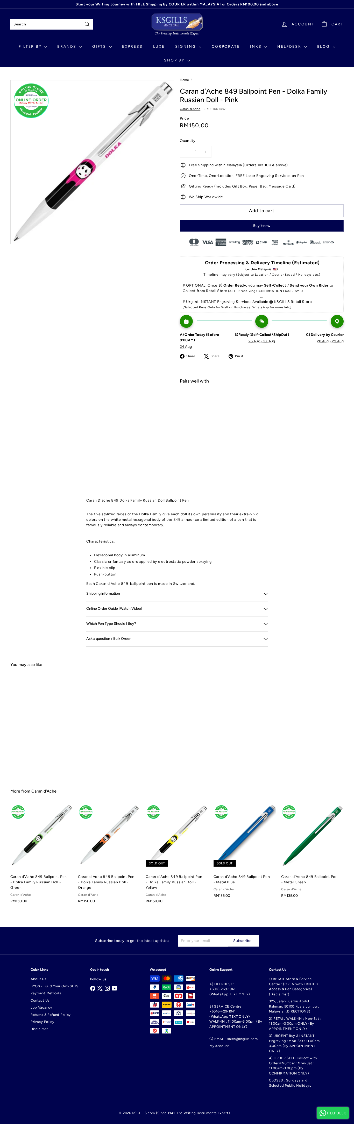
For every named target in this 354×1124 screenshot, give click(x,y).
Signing (186, 46)
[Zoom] (92, 162)
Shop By (175, 60)
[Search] (87, 24)
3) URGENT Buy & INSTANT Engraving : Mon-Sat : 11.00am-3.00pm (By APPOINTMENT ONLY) (295, 1043)
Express (132, 46)
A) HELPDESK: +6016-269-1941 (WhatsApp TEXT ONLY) (229, 989)
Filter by (31, 46)
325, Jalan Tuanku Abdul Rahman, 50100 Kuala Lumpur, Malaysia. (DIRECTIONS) (294, 1006)
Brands (67, 46)
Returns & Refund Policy (51, 1015)
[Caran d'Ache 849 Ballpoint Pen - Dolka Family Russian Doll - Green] (41, 856)
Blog (324, 46)
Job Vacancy (41, 1007)
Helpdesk (290, 46)
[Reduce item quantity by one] (186, 152)
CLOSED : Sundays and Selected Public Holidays (290, 1082)
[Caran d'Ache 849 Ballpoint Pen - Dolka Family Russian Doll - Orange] (109, 856)
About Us (38, 979)
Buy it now (261, 226)
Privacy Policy (42, 1022)
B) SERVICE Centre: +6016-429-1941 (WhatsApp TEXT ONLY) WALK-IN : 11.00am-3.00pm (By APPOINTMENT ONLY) (235, 1016)
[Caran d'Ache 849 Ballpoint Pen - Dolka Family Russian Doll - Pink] (262, 406)
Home (184, 80)
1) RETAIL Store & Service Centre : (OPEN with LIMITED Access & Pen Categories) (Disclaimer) (293, 986)
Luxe (159, 46)
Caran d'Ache (43, 791)
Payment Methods (46, 993)
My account (219, 1046)
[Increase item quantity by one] (205, 152)
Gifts (100, 46)
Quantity (187, 140)
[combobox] (51, 24)
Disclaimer (39, 1029)
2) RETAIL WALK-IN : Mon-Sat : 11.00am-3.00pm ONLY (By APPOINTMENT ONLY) (295, 1024)
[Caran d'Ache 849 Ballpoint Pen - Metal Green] (312, 853)
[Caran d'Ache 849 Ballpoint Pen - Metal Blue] (245, 853)
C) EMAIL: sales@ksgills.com (233, 1039)
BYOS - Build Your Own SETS (55, 986)
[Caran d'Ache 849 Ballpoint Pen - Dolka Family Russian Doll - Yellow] (177, 856)
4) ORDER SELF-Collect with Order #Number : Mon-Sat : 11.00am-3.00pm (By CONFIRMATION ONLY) (293, 1065)
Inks (256, 46)
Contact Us (40, 1000)
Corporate (226, 46)
